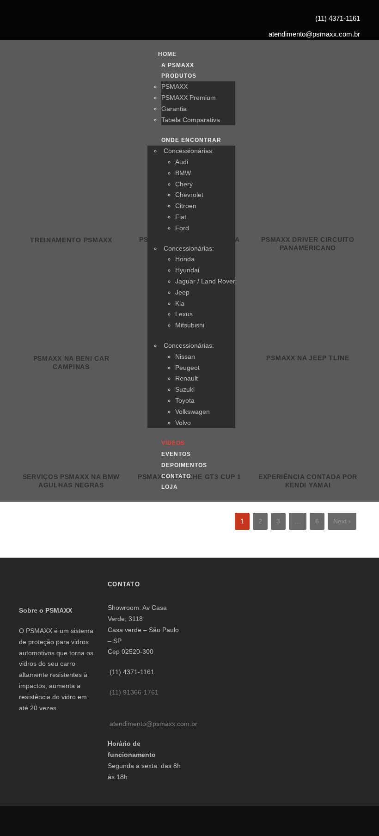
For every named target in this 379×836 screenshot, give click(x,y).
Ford (182, 228)
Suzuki (185, 389)
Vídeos (173, 443)
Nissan (185, 356)
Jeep (182, 292)
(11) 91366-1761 (134, 692)
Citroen (185, 205)
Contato (176, 476)
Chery (184, 184)
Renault (186, 378)
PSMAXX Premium (188, 97)
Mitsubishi (189, 325)
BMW (183, 173)
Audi (181, 162)
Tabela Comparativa (190, 119)
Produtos (178, 76)
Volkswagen (192, 411)
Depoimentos (184, 465)
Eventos (176, 454)
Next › (342, 521)
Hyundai (187, 270)
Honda (185, 259)
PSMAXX (174, 86)
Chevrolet (189, 194)
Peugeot (187, 367)
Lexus (184, 314)
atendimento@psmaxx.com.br (153, 723)
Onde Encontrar (191, 140)
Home (167, 54)
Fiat (180, 217)
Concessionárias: (189, 150)
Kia (179, 303)
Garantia (174, 108)
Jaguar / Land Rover (205, 281)
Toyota (185, 400)
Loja (169, 487)
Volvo (183, 422)
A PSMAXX (177, 65)
